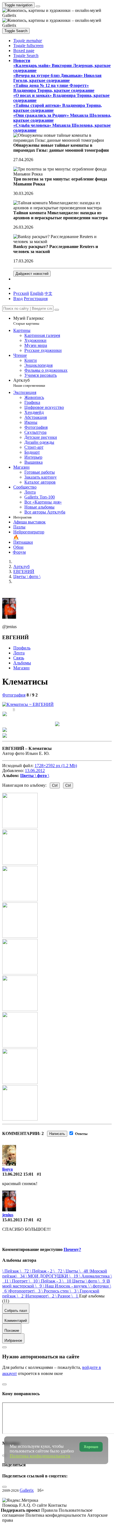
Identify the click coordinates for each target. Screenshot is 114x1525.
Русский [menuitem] (21, 293)
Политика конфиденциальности (56, 1515)
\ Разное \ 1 (67, 1296)
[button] (27, 40)
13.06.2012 (35, 770)
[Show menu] (38, 6)
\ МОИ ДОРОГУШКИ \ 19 (52, 1276)
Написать (57, 1134)
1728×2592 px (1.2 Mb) (56, 765)
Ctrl (55, 785)
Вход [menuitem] (18, 298)
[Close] (57, 310)
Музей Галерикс (28, 321)
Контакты (57, 1505)
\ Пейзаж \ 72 (16, 1271)
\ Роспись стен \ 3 (59, 1291)
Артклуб (29, 383)
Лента (19, 653)
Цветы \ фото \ (34, 775)
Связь (18, 658)
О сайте (40, 1505)
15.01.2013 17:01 (17, 1219)
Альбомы (22, 662)
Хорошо (91, 1447)
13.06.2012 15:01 (17, 1174)
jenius (7, 1214)
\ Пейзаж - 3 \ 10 (55, 1281)
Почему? (72, 1249)
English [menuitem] (36, 293)
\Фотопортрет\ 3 (25, 1291)
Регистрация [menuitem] (36, 298)
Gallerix (27, 1490)
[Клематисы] (28, 704)
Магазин (21, 667)
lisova (7, 1169)
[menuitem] (48, 293)
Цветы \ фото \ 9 (89, 1281)
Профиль (21, 648)
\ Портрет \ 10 (24, 1281)
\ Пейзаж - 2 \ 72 (46, 1271)
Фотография (13, 695)
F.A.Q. (25, 1505)
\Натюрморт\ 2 (40, 1296)
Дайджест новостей (31, 274)
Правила (50, 1510)
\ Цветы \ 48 (76, 1271)
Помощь (10, 1505)
